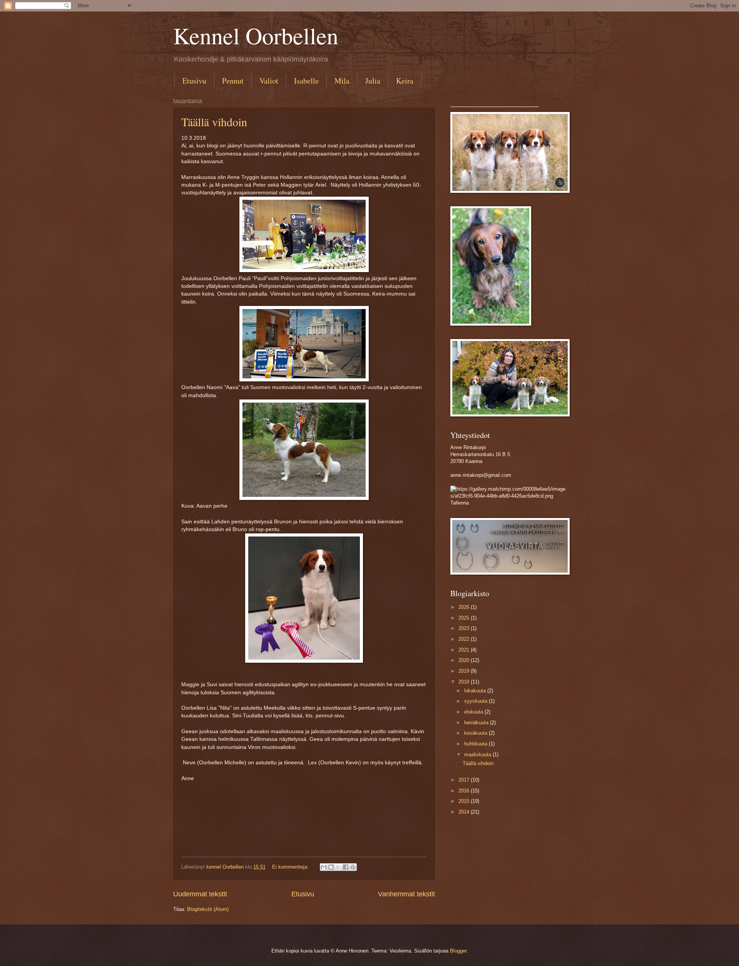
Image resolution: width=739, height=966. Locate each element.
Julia (372, 80)
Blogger (458, 951)
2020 (464, 660)
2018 (464, 682)
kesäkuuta (476, 733)
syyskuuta (476, 701)
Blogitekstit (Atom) (208, 909)
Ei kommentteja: (291, 867)
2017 (464, 780)
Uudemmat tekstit (200, 894)
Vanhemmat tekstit (406, 894)
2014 (464, 812)
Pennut (233, 80)
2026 (464, 607)
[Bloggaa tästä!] (331, 867)
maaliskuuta (478, 754)
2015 (464, 801)
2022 (464, 639)
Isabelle (306, 80)
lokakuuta (475, 691)
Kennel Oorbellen (255, 35)
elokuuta (474, 712)
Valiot (268, 80)
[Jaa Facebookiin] (345, 867)
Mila (341, 80)
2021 (464, 650)
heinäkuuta (477, 722)
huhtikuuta (476, 744)
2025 (464, 618)
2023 (464, 628)
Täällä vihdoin (214, 121)
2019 (464, 671)
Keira (404, 80)
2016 (464, 791)
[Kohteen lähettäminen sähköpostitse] (324, 867)
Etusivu (194, 80)
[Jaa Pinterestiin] (353, 867)
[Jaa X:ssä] (338, 867)
